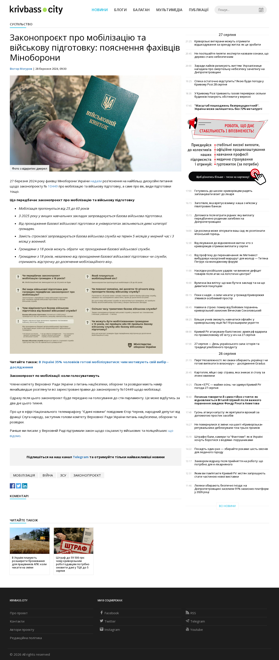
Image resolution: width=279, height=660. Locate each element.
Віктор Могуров (21, 69)
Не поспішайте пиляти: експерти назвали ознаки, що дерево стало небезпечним (231, 55)
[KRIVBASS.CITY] (36, 9)
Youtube (196, 629)
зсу (63, 475)
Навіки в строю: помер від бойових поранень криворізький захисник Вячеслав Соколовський (227, 309)
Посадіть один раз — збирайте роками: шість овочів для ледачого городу (231, 450)
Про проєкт (19, 613)
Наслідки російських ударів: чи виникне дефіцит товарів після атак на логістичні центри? (227, 272)
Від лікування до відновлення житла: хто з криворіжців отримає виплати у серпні (223, 244)
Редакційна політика (26, 638)
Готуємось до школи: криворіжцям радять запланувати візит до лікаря (223, 192)
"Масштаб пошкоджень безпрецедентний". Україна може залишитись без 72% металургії (228, 107)
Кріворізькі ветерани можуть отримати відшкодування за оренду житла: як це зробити (227, 43)
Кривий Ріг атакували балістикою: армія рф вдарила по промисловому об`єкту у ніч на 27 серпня (230, 333)
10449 (53, 186)
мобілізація (24, 475)
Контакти (17, 621)
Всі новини (227, 506)
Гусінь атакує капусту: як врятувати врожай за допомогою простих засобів (226, 414)
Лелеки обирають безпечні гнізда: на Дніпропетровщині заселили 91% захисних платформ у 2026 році (231, 489)
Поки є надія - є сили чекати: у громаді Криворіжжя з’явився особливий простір (229, 296)
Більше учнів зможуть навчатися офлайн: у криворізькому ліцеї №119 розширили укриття (226, 321)
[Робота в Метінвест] (227, 151)
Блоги (120, 9)
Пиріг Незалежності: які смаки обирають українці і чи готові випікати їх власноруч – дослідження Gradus (231, 362)
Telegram (80, 457)
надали (96, 181)
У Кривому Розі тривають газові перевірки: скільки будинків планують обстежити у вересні (230, 95)
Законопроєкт (87, 475)
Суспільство (21, 24)
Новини (100, 9)
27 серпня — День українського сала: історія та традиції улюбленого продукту (226, 345)
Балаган (141, 9)
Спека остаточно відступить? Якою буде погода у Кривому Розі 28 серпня (229, 83)
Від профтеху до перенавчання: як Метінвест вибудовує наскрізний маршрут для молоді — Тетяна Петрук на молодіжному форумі (231, 258)
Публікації (199, 9)
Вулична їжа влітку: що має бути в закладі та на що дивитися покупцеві (229, 284)
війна (48, 475)
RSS (193, 613)
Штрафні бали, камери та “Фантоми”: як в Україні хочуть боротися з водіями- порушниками (228, 438)
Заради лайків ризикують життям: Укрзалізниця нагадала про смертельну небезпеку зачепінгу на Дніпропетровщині (229, 69)
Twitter (110, 621)
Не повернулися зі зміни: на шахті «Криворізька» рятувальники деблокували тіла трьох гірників (228, 426)
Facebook (111, 613)
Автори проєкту (22, 629)
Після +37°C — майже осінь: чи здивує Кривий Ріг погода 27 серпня (227, 386)
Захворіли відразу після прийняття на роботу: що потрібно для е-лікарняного (228, 462)
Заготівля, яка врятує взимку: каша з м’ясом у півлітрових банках (225, 204)
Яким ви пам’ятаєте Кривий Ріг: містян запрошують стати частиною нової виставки (229, 475)
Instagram (112, 629)
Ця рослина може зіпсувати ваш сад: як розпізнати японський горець (229, 232)
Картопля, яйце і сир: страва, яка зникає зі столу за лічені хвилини (229, 374)
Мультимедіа (169, 9)
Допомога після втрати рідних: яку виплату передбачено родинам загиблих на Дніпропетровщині (224, 218)
